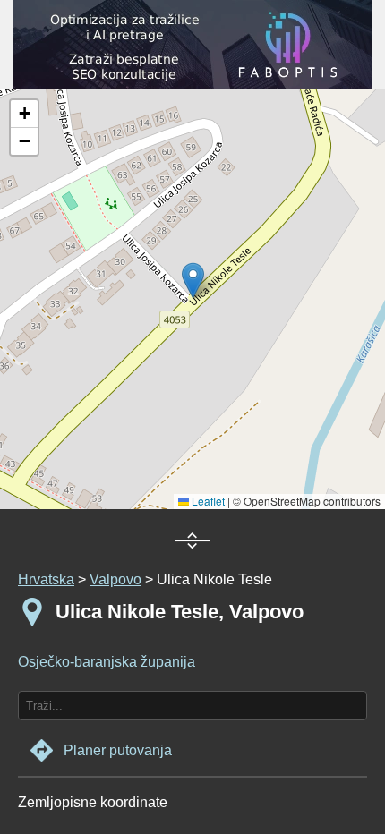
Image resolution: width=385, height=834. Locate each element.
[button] (24, 114)
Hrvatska (46, 579)
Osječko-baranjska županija (106, 661)
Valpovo (115, 579)
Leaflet (207, 500)
